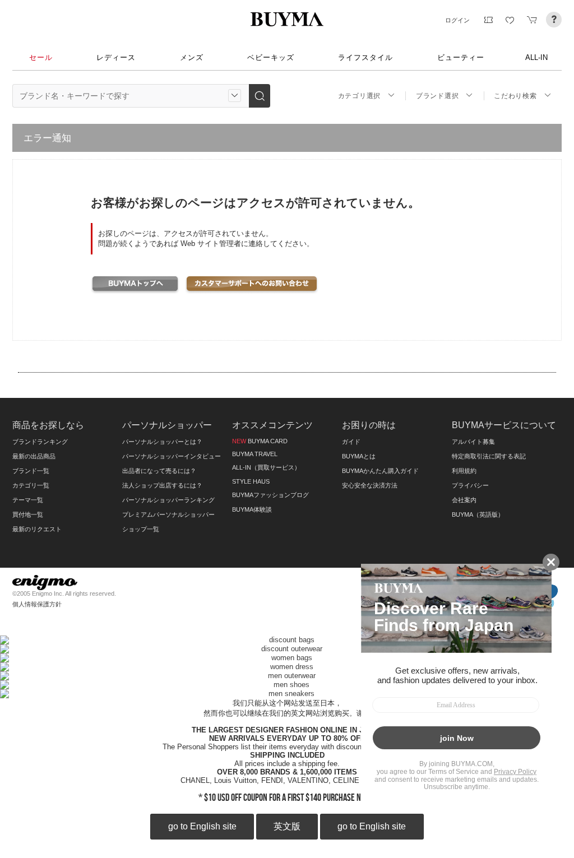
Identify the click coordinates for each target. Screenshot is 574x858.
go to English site (202, 826)
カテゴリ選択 (359, 96)
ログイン (457, 20)
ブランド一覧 (30, 470)
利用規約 (464, 470)
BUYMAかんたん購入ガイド (380, 470)
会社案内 (464, 500)
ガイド (351, 441)
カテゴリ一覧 (30, 485)
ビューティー (460, 57)
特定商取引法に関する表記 (489, 456)
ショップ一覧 (140, 529)
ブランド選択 (437, 96)
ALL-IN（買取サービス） (266, 467)
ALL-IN (536, 57)
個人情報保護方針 (37, 604)
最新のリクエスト (37, 529)
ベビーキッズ (270, 57)
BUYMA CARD (260, 441)
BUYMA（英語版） (478, 514)
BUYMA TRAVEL (254, 454)
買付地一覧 (27, 514)
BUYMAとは (359, 456)
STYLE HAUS (251, 481)
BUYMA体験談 (252, 509)
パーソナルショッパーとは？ (162, 441)
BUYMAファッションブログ (270, 494)
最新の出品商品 (33, 456)
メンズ (191, 57)
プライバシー (470, 485)
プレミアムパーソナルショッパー (168, 514)
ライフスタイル (365, 57)
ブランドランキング (40, 441)
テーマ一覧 (27, 500)
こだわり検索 (515, 96)
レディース (116, 57)
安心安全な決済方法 (369, 485)
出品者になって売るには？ (159, 470)
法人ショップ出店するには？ (162, 485)
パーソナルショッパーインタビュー (171, 456)
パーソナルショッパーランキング (168, 500)
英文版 (287, 826)
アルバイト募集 (473, 441)
